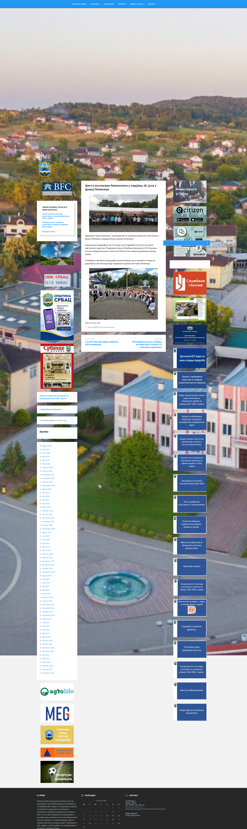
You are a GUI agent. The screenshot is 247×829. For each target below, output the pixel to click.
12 (95, 816)
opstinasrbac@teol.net (134, 807)
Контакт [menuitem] (151, 4)
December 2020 (48, 673)
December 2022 (48, 604)
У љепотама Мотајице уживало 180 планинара (101, 343)
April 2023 (46, 590)
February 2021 (47, 666)
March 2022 (46, 637)
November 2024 (48, 521)
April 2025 (46, 503)
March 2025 (46, 507)
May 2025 (45, 500)
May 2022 (45, 630)
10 (84, 816)
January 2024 (47, 557)
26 (95, 823)
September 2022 (48, 615)
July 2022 (45, 622)
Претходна (90, 339)
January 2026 (47, 471)
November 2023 (48, 565)
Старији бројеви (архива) (50, 409)
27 (101, 823)
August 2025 (46, 489)
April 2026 (46, 460)
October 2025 (47, 482)
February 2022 (47, 640)
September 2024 (48, 529)
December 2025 (48, 474)
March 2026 (46, 464)
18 (90, 819)
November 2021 (48, 651)
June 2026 (46, 453)
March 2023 (46, 593)
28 (107, 823)
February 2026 (47, 467)
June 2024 (46, 539)
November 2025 (48, 478)
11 (90, 816)
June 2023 (46, 583)
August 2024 (46, 532)
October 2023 (47, 568)
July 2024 (45, 536)
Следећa (158, 339)
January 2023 (47, 601)
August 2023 (46, 575)
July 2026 (45, 449)
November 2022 (48, 608)
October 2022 (47, 611)
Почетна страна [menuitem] (79, 4)
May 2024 (45, 543)
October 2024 (47, 525)
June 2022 (46, 626)
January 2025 (47, 514)
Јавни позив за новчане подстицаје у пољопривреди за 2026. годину (56, 216)
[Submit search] (207, 243)
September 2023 (48, 572)
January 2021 (47, 669)
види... (65, 420)
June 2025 (46, 496)
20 (101, 819)
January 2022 (47, 644)
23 (119, 819)
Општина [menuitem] (95, 4)
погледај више (48, 232)
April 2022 (46, 633)
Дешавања (110, 327)
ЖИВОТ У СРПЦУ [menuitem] (136, 4)
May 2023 (45, 586)
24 (84, 823)
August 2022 (46, 619)
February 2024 (47, 554)
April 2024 (46, 547)
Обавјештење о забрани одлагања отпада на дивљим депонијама (55, 224)
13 (101, 816)
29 (113, 823)
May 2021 (45, 655)
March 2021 (46, 662)
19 (95, 819)
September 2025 (48, 485)
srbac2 (101, 327)
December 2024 (48, 518)
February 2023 (47, 597)
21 (107, 819)
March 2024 (46, 550)
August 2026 (46, 446)
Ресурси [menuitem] (122, 4)
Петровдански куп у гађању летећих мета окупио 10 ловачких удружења (147, 344)
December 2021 (48, 648)
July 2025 (45, 493)
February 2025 (47, 511)
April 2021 (46, 658)
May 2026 (45, 456)
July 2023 (45, 579)
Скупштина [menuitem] (109, 4)
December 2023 (48, 561)
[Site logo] (44, 175)
